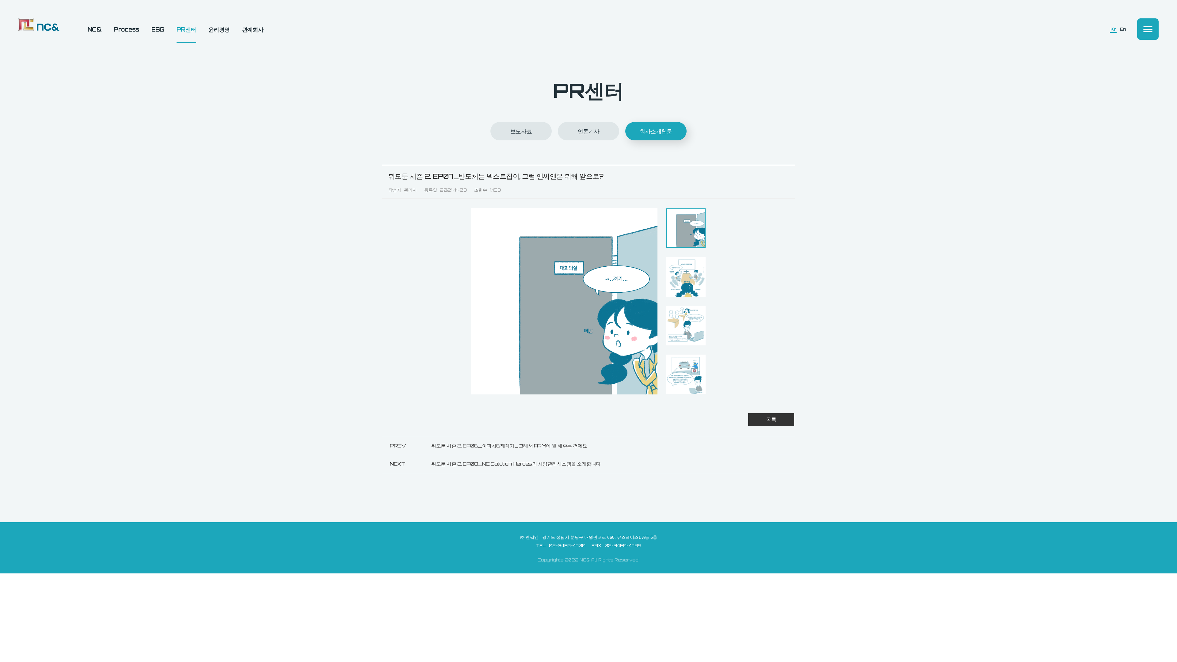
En (1123, 29)
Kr (1113, 29)
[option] (564, 301)
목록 (771, 419)
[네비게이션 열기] (1148, 29)
